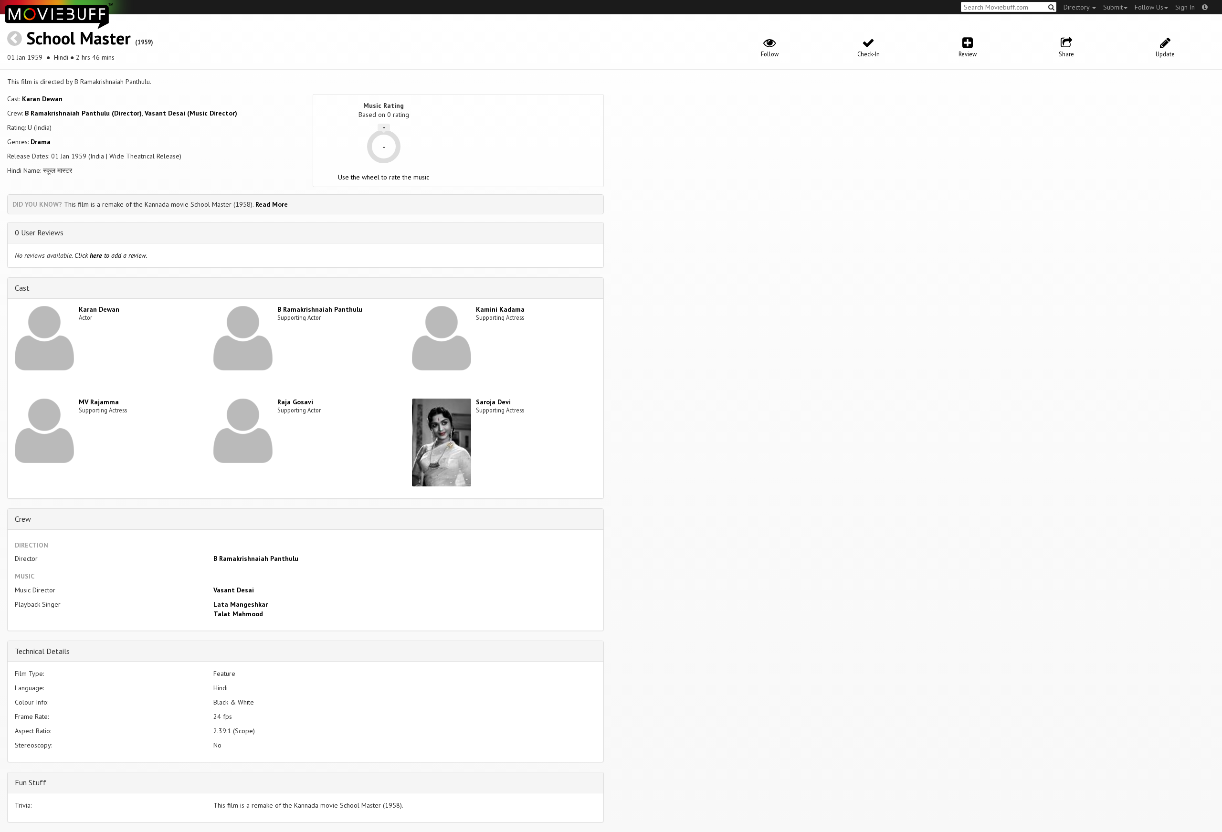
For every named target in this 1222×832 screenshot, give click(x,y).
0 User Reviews (39, 232)
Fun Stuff (30, 782)
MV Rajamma (99, 402)
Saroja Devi (493, 402)
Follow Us (1149, 7)
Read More (271, 204)
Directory (1077, 7)
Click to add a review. (110, 255)
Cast (22, 288)
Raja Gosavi (295, 402)
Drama (41, 141)
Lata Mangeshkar (240, 604)
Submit (1113, 7)
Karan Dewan (42, 99)
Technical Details (42, 651)
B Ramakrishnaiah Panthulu (319, 309)
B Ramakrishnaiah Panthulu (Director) (83, 113)
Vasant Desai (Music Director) (191, 113)
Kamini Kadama (500, 309)
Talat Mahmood (238, 614)
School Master (78, 38)
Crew (23, 519)
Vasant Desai (233, 590)
